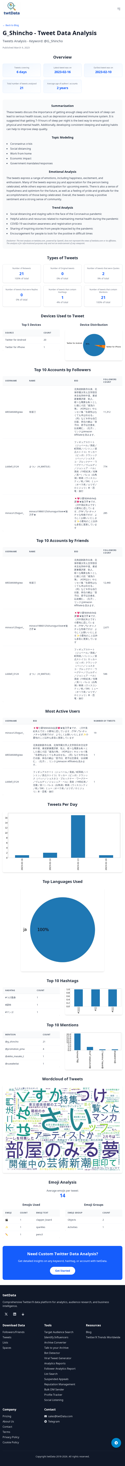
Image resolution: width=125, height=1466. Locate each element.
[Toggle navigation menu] (118, 9)
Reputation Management (59, 1384)
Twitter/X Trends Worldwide (103, 1337)
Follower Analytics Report (60, 1368)
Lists (5, 1342)
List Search (51, 1374)
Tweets (7, 1337)
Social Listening (53, 1400)
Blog (88, 1332)
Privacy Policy (11, 1437)
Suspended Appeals (56, 1379)
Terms (6, 1432)
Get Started (62, 1271)
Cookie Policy (11, 1442)
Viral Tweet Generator (57, 1358)
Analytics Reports (55, 1363)
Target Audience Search (58, 1332)
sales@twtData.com (60, 1416)
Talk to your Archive (56, 1348)
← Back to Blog (11, 25)
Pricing (7, 1416)
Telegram (54, 1421)
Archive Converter (55, 1342)
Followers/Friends (14, 1332)
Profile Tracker (53, 1395)
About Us (8, 1421)
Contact (7, 1426)
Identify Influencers (56, 1337)
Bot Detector (52, 1353)
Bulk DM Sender (54, 1389)
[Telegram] (116, 1443)
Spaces (7, 1348)
